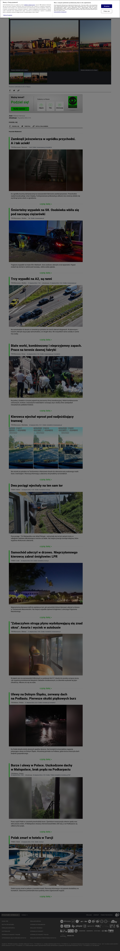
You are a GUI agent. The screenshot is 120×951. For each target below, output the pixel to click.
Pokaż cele (107, 11)
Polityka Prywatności (7, 15)
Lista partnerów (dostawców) (60, 11)
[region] (60, 9)
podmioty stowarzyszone (29, 4)
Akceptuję (106, 6)
